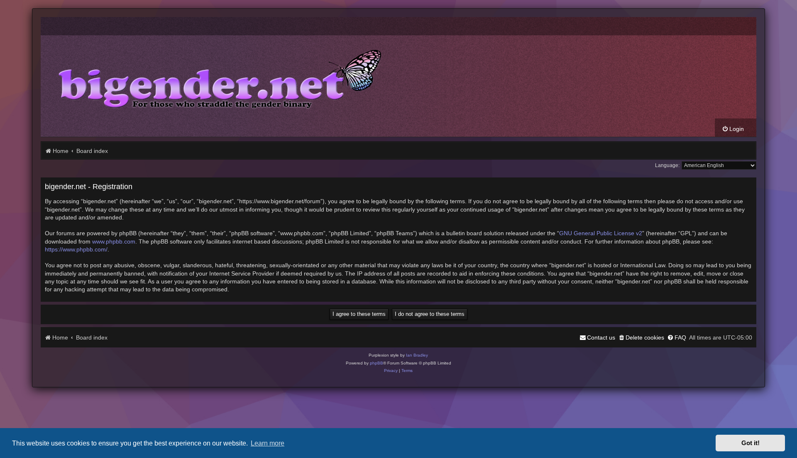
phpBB (376, 363)
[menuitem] (733, 129)
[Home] (213, 76)
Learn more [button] (267, 443)
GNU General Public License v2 (600, 233)
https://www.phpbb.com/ (76, 249)
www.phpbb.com (113, 241)
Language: (667, 165)
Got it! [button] (750, 443)
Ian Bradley (417, 355)
